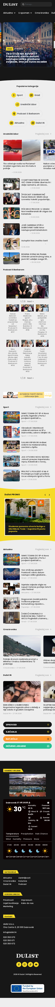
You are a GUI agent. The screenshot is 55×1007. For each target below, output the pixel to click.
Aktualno (25, 592)
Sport (23, 421)
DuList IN (7, 713)
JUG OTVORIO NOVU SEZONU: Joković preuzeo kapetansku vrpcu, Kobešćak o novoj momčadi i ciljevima (35, 461)
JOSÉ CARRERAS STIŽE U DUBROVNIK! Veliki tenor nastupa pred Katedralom (34, 227)
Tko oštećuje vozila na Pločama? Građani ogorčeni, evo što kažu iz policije (19, 166)
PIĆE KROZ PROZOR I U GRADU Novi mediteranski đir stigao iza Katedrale (36, 211)
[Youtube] (36, 964)
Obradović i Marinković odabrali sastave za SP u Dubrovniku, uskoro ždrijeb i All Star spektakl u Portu (36, 431)
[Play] (27, 287)
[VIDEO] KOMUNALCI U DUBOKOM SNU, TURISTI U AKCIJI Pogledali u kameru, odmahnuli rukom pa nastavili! (36, 617)
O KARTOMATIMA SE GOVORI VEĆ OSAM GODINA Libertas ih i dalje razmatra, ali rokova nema (36, 184)
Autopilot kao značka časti (34, 240)
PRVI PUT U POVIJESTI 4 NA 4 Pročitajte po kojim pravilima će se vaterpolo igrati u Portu (35, 474)
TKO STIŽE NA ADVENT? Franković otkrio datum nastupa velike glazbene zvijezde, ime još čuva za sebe (35, 574)
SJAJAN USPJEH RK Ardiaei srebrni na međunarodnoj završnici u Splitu (33, 444)
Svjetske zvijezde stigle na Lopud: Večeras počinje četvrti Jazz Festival (36, 587)
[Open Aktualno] (15, 13)
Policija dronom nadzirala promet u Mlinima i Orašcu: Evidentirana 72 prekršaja (20, 661)
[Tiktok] (30, 964)
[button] (30, 301)
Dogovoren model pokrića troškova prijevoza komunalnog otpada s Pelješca (34, 603)
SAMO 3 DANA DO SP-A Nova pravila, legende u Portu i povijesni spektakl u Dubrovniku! (35, 417)
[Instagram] (24, 964)
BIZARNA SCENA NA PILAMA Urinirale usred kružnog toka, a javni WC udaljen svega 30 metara (36, 258)
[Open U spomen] (31, 13)
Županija (25, 607)
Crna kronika (8, 668)
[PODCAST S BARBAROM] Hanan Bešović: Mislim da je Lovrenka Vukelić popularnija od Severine (35, 198)
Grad (23, 578)
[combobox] (36, 4)
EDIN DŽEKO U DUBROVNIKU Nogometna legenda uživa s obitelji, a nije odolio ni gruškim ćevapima (21, 707)
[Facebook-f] (18, 964)
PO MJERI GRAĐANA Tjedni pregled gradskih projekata (26, 527)
